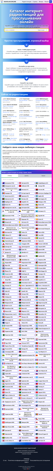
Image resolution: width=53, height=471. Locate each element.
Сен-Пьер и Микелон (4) (28, 363)
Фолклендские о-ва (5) (44, 405)
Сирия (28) (8, 373)
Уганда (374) (25, 395)
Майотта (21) (8, 305)
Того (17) (24, 386)
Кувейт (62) (25, 291)
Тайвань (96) (41, 384)
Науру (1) (7, 323)
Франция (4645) (9, 409)
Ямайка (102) (8, 437)
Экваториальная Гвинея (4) (44, 426)
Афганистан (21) (9, 199)
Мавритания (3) (26, 302)
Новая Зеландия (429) (27, 328)
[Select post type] (42, 30)
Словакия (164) (26, 373)
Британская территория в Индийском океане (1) (27, 215)
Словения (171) (42, 373)
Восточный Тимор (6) (44, 228)
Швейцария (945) (9, 422)
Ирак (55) (7, 265)
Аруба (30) (41, 196)
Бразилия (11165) (9, 215)
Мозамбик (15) (42, 314)
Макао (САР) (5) (26, 305)
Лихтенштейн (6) (26, 300)
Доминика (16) (42, 252)
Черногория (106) (9, 418)
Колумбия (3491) (42, 282)
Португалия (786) (42, 343)
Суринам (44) (25, 381)
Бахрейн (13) (25, 202)
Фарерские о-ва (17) (10, 402)
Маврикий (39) (9, 302)
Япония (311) (25, 437)
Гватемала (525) (26, 238)
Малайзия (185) (9, 308)
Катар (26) (24, 277)
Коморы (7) (8, 285)
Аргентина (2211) (9, 196)
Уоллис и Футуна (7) (27, 398)
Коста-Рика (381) (26, 288)
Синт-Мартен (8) (42, 370)
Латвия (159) (25, 294)
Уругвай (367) (42, 398)
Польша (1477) (25, 343)
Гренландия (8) (26, 246)
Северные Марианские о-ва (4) (11, 359)
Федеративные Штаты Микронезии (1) (28, 401)
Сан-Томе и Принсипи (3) (11, 355)
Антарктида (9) (26, 193)
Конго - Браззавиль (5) (28, 285)
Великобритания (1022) (44, 222)
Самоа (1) (24, 351)
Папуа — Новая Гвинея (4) (28, 339)
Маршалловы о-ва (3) (10, 314)
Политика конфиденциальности (18, 460)
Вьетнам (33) (8, 232)
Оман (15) (40, 331)
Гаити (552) (41, 232)
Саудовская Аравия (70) (28, 355)
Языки (47, 1)
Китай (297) (8, 282)
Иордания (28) (42, 262)
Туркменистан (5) (26, 392)
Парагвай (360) (42, 339)
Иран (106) (24, 265)
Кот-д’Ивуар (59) (42, 288)
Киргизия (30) (25, 280)
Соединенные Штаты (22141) (11, 377)
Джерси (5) (8, 252)
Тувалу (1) (40, 389)
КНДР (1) (24, 271)
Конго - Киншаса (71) (44, 285)
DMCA (26, 462)
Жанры (41, 1)
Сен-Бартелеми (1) (43, 360)
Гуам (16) (24, 249)
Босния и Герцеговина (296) (28, 211)
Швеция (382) (25, 422)
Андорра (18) (8, 193)
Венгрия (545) (25, 225)
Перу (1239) (8, 343)
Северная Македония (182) (44, 355)
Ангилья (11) (25, 189)
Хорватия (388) (9, 414)
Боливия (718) (42, 207)
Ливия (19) (41, 297)
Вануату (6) (8, 222)
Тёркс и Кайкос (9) (10, 395)
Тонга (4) (7, 389)
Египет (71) (24, 256)
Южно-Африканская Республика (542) (27, 434)
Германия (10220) (26, 241)
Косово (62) (8, 288)
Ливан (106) (25, 297)
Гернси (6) (41, 241)
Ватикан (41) (25, 222)
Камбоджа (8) (25, 274)
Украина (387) (8, 398)
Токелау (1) (41, 386)
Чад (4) (40, 414)
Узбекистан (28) (42, 395)
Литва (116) (8, 300)
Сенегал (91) (41, 363)
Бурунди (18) (25, 219)
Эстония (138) (42, 430)
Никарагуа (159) (42, 325)
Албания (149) (25, 186)
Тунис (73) (7, 392)
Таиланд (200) (25, 384)
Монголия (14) (42, 317)
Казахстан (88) (9, 274)
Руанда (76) (25, 349)
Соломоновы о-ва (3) (27, 377)
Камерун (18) (41, 274)
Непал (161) (25, 323)
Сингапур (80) (25, 370)
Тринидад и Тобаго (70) (28, 389)
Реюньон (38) (41, 346)
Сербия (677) (8, 370)
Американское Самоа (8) (11, 189)
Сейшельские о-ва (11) (28, 360)
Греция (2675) (41, 246)
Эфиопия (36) (8, 434)
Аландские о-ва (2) (10, 186)
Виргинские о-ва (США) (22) (28, 228)
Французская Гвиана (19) (28, 409)
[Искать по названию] (26, 30)
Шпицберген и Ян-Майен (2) (45, 422)
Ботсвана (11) (41, 211)
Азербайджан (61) (43, 183)
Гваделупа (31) (9, 238)
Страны (35, 1)
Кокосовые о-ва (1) (27, 282)
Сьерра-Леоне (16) (43, 381)
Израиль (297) (42, 259)
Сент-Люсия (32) (42, 367)
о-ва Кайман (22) (26, 440)
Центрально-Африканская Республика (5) (28, 414)
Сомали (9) (41, 377)
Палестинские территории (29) (44, 335)
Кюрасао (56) (41, 291)
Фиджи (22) (41, 402)
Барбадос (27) (8, 202)
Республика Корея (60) (27, 346)
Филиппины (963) (9, 405)
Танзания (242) (9, 386)
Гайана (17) (8, 235)
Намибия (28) (42, 320)
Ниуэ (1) (7, 328)
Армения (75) (25, 196)
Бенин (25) (41, 204)
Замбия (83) (41, 256)
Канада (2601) (8, 277)
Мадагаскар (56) (42, 302)
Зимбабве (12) (25, 259)
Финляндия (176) (26, 405)
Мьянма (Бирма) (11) (27, 320)
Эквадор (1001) (26, 427)
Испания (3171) (26, 268)
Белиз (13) (7, 204)
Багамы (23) (25, 199)
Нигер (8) (40, 323)
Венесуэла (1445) (42, 225)
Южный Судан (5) (43, 434)
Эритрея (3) (8, 430)
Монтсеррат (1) (9, 320)
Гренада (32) (8, 246)
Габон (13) (24, 232)
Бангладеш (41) (42, 199)
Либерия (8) (8, 297)
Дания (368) (41, 249)
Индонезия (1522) (26, 262)
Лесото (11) (41, 294)
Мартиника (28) (42, 311)
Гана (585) (40, 235)
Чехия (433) (25, 418)
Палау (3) (24, 335)
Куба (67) (7, 291)
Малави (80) (41, 305)
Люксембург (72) (42, 300)
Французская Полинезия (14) (44, 409)
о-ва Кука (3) (41, 440)
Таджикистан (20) (10, 384)
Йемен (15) (8, 271)
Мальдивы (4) (42, 308)
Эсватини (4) (25, 430)
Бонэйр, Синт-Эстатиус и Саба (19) (11, 211)
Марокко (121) (25, 311)
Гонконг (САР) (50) (43, 244)
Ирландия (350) (42, 265)
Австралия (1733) (9, 183)
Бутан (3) (40, 219)
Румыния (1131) (42, 349)
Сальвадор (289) (9, 351)
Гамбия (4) (24, 235)
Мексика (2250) (26, 314)
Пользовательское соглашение (40, 460)
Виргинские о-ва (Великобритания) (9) (11, 228)
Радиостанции (26, 1)
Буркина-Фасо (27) (10, 219)
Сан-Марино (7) (42, 351)
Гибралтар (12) (9, 244)
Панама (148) (8, 339)
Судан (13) (7, 381)
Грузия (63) (8, 249)
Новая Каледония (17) (44, 328)
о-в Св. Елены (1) (9, 440)
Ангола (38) (41, 189)
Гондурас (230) (25, 244)
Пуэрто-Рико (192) (9, 346)
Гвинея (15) (41, 238)
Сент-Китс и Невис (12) (28, 367)
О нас (5, 460)
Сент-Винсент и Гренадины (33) (11, 367)
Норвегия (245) (9, 331)
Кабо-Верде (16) (42, 271)
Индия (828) (8, 262)
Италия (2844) (42, 268)
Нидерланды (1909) (27, 325)
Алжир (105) (41, 186)
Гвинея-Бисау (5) (9, 241)
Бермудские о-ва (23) (10, 207)
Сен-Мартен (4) (9, 363)
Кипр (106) (7, 280)
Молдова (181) (9, 317)
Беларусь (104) (42, 202)
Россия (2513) (8, 349)
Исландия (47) (9, 268)
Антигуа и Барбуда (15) (44, 193)
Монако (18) (25, 317)
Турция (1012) (41, 392)
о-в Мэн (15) (41, 437)
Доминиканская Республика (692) (11, 256)
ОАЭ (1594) (24, 331)
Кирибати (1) (41, 280)
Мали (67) (24, 308)
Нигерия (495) (8, 325)
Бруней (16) (41, 215)
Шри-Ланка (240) (9, 427)
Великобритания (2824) (11, 225)
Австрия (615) (25, 183)
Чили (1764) (41, 418)
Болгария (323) (25, 207)
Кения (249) (41, 277)
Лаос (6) (7, 294)
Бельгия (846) (25, 204)
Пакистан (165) (9, 335)
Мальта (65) (8, 311)
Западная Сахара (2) (10, 259)
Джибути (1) (25, 252)
